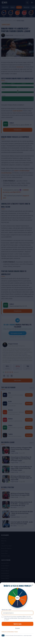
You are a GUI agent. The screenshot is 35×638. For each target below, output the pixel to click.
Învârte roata (17, 624)
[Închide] (32, 585)
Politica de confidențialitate (8, 631)
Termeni (16, 631)
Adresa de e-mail (7, 609)
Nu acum (17, 628)
